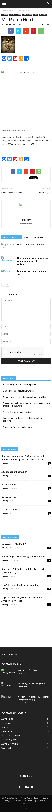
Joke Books (27, 801)
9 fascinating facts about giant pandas (20, 384)
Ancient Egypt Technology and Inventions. (23, 556)
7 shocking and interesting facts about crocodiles (24, 397)
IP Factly (7, 24)
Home (3, 10)
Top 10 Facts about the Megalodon (20, 585)
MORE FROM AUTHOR (33, 237)
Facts (35, 15)
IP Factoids (42, 15)
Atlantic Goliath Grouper (14, 472)
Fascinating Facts (24, 10)
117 (49, 605)
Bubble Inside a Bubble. (11, 192)
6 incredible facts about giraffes (17, 412)
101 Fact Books (26, 798)
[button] (48, 4)
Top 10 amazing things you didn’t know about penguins (22, 419)
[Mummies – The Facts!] (8, 674)
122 (49, 576)
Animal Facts (7, 718)
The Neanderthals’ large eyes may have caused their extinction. (32, 261)
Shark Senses (8, 484)
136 (49, 560)
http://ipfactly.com (26, 224)
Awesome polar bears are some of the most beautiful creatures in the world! (26, 404)
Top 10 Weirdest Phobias (30, 244)
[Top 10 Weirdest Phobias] (8, 248)
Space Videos (26, 804)
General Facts (27, 15)
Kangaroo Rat (8, 497)
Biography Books (41, 798)
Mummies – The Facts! (13, 544)
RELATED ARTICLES (11, 237)
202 (49, 548)
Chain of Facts (7, 731)
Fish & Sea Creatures (10, 735)
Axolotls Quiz (45, 192)
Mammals (5, 727)
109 (49, 589)
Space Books (40, 801)
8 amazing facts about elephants (17, 427)
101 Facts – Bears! (11, 509)
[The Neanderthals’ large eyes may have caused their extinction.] (8, 261)
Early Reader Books (13, 801)
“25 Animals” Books (9, 798)
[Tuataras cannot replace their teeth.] (8, 274)
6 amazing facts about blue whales (18, 391)
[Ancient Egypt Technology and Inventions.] (8, 686)
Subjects (12, 10)
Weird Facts (6, 748)
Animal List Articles (9, 743)
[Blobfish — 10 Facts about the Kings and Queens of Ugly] (8, 700)
